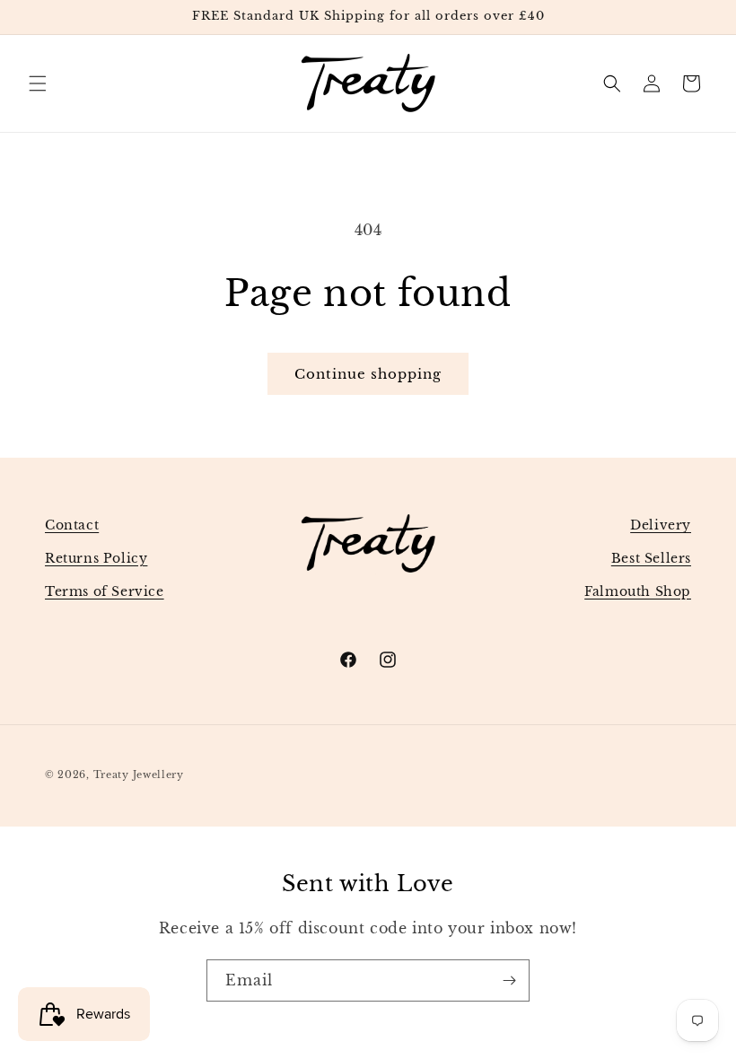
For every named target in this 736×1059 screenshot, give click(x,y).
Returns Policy (96, 558)
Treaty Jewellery (138, 774)
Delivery (660, 525)
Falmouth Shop (637, 591)
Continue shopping (368, 373)
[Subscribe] (509, 980)
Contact (72, 525)
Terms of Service (104, 591)
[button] (37, 83)
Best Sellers (651, 558)
